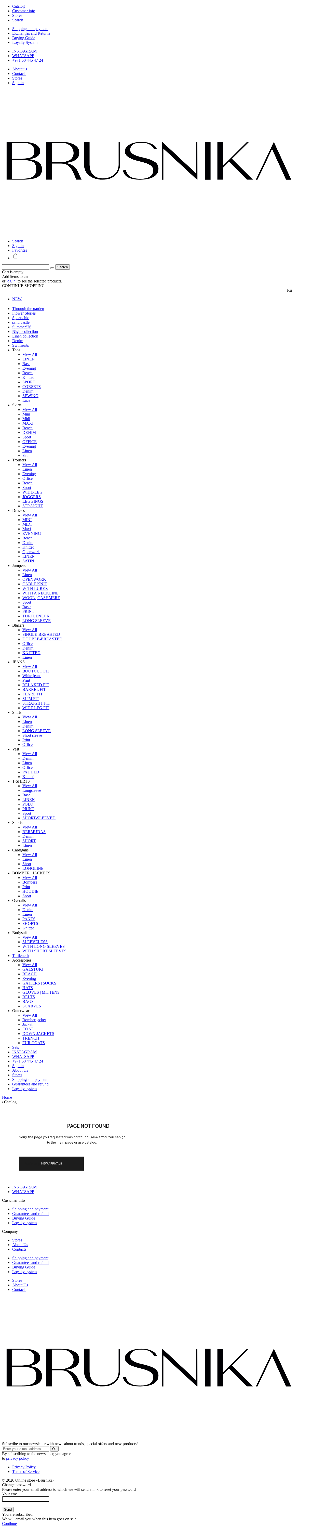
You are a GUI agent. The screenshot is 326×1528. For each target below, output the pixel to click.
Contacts (19, 73)
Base (26, 363)
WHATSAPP (23, 56)
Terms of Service (25, 1471)
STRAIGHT (32, 506)
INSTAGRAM (24, 51)
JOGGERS (31, 497)
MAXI (27, 423)
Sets (15, 1047)
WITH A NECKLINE (40, 593)
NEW (17, 299)
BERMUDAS (34, 832)
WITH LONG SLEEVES (43, 946)
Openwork (31, 552)
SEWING (30, 396)
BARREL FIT (34, 689)
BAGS (28, 1001)
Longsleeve (31, 790)
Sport (26, 437)
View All (29, 354)
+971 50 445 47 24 (27, 60)
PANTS (28, 919)
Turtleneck (20, 955)
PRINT (28, 611)
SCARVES (31, 1006)
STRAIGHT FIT (36, 703)
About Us (20, 1070)
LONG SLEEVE (36, 620)
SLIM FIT (30, 698)
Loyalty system (24, 1088)
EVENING (31, 533)
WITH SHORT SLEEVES (44, 951)
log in (11, 281)
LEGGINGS (32, 501)
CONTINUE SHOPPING (23, 285)
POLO (27, 804)
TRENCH (30, 1038)
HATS (27, 988)
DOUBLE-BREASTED (42, 639)
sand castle (21, 322)
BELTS (28, 997)
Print (26, 680)
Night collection (25, 331)
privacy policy (17, 1458)
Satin (26, 455)
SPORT (28, 382)
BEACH (29, 974)
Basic (26, 607)
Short (26, 864)
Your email (11, 1494)
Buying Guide (23, 38)
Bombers (29, 882)
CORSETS (31, 386)
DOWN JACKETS (38, 1033)
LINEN (28, 359)
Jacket (27, 1024)
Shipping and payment (30, 29)
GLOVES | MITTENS (41, 992)
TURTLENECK (36, 616)
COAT (27, 1029)
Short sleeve (32, 735)
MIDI (27, 524)
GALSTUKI (32, 969)
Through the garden (28, 308)
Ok (54, 1449)
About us (19, 69)
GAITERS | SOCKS (39, 983)
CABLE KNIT (34, 584)
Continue (9, 1523)
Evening (29, 368)
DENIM (29, 432)
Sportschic (20, 318)
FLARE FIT (32, 694)
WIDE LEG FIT (35, 708)
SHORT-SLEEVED (39, 818)
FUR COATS (33, 1043)
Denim (17, 341)
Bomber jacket (34, 1020)
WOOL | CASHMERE (41, 597)
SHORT (29, 841)
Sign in (18, 83)
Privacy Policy (24, 1467)
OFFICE (29, 441)
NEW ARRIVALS (51, 1163)
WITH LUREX (35, 588)
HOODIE (30, 891)
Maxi (26, 529)
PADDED (30, 772)
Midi (26, 419)
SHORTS (30, 923)
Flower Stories (24, 313)
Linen (27, 451)
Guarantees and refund (30, 1084)
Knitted (28, 377)
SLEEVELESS (35, 942)
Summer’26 (21, 327)
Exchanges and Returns (31, 33)
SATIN (28, 561)
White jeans (31, 676)
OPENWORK (34, 579)
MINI (27, 519)
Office (27, 478)
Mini (26, 414)
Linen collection (25, 336)
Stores (17, 78)
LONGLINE (33, 868)
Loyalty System (24, 42)
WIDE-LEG (32, 492)
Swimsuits (20, 345)
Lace (26, 400)
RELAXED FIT (35, 685)
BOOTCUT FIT (35, 671)
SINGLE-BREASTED (41, 634)
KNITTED (31, 653)
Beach (27, 373)
